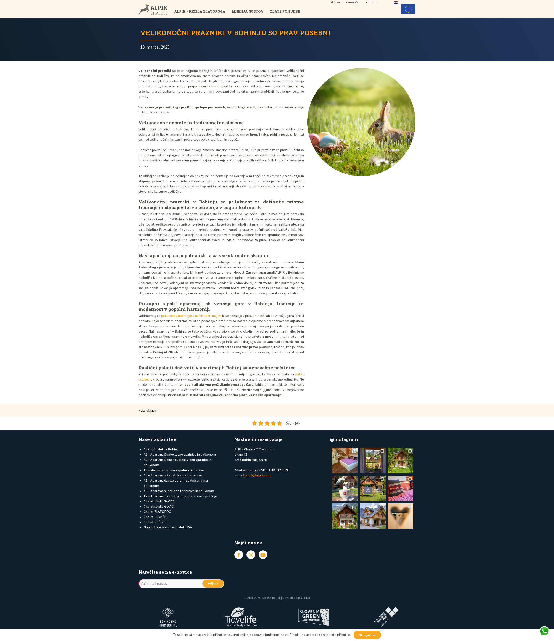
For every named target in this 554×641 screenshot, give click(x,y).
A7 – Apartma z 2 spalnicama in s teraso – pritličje (180, 496)
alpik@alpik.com (258, 475)
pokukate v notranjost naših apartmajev (191, 315)
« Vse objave (147, 410)
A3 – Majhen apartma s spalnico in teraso (174, 470)
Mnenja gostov (248, 11)
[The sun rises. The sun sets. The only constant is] (373, 488)
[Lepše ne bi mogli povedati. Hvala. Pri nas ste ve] (400, 460)
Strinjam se (367, 635)
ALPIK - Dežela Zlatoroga (199, 11)
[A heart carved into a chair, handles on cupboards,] (400, 516)
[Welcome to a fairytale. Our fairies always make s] (373, 460)
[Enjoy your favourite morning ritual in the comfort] (345, 488)
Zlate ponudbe (285, 11)
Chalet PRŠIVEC (155, 522)
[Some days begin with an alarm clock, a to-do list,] (345, 516)
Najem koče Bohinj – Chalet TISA (168, 527)
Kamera (371, 2)
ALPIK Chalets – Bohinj (161, 449)
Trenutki (353, 2)
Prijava (213, 583)
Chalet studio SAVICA (159, 501)
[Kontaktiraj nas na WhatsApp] (544, 631)
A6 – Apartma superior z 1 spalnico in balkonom (179, 491)
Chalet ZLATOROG (157, 511)
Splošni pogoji (271, 598)
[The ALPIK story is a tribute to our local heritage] (400, 488)
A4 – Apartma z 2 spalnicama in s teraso (173, 475)
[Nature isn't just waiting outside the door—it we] (345, 460)
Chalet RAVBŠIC (155, 517)
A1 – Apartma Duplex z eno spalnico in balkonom (180, 454)
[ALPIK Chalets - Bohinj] (156, 9)
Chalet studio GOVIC (159, 506)
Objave (335, 2)
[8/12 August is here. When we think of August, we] (373, 516)
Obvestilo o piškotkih (296, 598)
